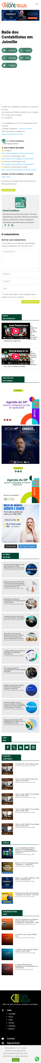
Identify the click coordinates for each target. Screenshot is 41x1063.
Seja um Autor (13, 1043)
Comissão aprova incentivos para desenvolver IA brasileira (14, 617)
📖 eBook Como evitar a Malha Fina (26, 935)
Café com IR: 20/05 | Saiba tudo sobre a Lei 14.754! (26, 780)
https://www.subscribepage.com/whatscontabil (19, 170)
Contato (11, 1038)
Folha (11, 1020)
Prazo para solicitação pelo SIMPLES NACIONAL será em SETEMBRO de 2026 (14, 721)
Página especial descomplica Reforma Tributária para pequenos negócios (14, 686)
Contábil (12, 1014)
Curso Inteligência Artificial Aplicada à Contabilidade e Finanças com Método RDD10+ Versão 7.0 (26, 850)
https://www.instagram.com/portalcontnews (18, 153)
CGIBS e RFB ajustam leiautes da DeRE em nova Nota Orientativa (14, 652)
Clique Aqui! (6, 177)
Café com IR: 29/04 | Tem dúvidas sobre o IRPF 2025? (27, 825)
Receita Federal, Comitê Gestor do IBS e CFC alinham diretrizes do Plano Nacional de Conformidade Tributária (15, 704)
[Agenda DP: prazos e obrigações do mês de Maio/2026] (20, 484)
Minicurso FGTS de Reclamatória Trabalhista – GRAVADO (26, 863)
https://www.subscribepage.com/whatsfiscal (18, 164)
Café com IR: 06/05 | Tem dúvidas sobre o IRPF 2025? (27, 810)
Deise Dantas (21, 969)
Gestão (11, 1023)
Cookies (19, 1048)
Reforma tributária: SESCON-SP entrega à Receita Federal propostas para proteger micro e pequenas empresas (15, 584)
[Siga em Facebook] (7, 747)
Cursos (6, 843)
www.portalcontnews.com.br (12, 134)
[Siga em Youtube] (27, 747)
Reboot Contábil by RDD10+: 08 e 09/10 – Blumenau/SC (27, 878)
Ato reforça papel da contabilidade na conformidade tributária (15, 669)
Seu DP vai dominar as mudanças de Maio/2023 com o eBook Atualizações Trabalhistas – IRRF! (27, 920)
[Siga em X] (14, 747)
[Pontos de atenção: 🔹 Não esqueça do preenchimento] (20, 405)
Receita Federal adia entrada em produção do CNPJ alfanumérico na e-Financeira (14, 566)
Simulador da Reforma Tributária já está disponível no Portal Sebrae (15, 600)
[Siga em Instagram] (33, 747)
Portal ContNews (17, 141)
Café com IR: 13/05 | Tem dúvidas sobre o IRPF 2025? (27, 795)
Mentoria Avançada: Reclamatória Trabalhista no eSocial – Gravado (27, 894)
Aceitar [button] (15, 1060)
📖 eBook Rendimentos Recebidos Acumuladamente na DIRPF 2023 (26, 966)
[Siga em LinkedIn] (20, 747)
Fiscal (11, 1017)
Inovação (12, 1026)
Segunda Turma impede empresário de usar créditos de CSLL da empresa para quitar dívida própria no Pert (14, 635)
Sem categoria (8, 190)
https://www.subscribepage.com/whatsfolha (18, 159)
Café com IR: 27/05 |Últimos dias (26, 764)
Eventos (12, 1029)
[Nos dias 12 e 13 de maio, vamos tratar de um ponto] (20, 523)
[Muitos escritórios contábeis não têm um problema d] (20, 445)
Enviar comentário (30, 301)
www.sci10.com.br (26, 128)
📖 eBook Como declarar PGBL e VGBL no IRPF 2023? (26, 950)
